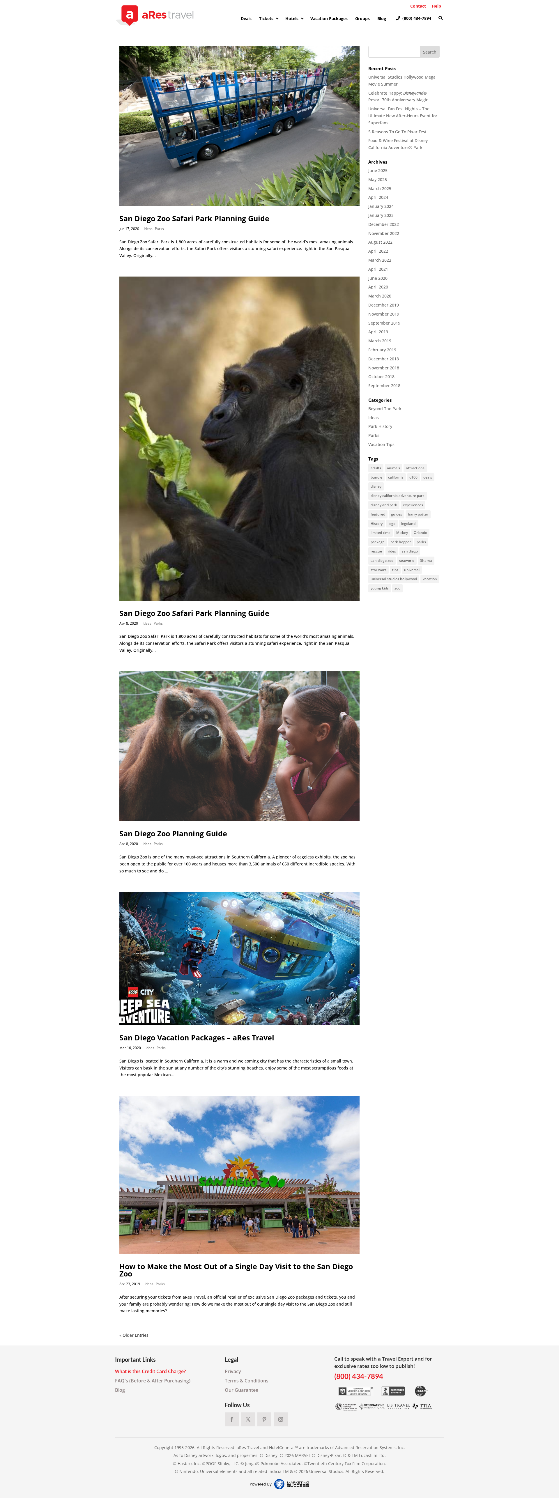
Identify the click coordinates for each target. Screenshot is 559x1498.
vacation (430, 578)
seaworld (406, 560)
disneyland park (384, 504)
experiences (413, 504)
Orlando (420, 532)
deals (427, 477)
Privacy (233, 1371)
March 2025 (379, 188)
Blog (120, 1390)
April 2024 (378, 197)
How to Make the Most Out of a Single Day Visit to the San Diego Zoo (236, 1270)
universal (412, 569)
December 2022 (383, 224)
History (377, 523)
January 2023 (381, 215)
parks (421, 541)
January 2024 (381, 206)
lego (391, 523)
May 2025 (377, 179)
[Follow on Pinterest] (264, 1419)
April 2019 (378, 331)
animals (393, 467)
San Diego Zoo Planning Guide (173, 833)
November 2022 (383, 233)
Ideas (148, 228)
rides (392, 551)
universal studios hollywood (394, 578)
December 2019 (383, 305)
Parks (159, 228)
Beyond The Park (384, 408)
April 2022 (378, 251)
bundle (376, 477)
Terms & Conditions (246, 1380)
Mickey (402, 532)
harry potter (418, 514)
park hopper (400, 541)
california (396, 477)
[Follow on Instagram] (281, 1419)
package (378, 541)
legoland (408, 523)
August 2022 (380, 242)
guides (396, 514)
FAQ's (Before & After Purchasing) (152, 1380)
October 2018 (381, 376)
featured (378, 514)
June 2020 (378, 278)
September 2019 (384, 323)
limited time (380, 532)
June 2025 (378, 170)
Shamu (426, 560)
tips (395, 569)
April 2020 (378, 287)
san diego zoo (382, 560)
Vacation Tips (381, 444)
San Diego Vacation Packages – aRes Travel (196, 1037)
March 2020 (379, 296)
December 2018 (383, 359)
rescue (376, 551)
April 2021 (378, 269)
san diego (410, 551)
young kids (380, 588)
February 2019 (382, 350)
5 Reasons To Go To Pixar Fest (397, 131)
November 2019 (383, 314)
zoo (397, 588)
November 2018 (383, 368)
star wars (378, 569)
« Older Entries (133, 1335)
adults (376, 467)
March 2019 (379, 340)
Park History (380, 426)
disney (376, 486)
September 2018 (384, 385)
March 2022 (379, 260)
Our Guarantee (241, 1390)
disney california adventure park (397, 495)
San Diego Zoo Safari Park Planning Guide (194, 218)
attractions (415, 467)
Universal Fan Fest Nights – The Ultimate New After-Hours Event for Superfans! (402, 115)
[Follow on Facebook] (232, 1419)
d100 (413, 477)
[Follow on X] (248, 1419)
